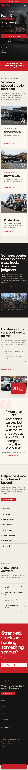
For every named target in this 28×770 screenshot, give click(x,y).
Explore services (12, 42)
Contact (3, 713)
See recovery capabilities (7, 286)
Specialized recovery (6, 725)
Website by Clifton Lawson (7, 760)
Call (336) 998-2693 (15, 665)
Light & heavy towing (6, 722)
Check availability (9, 499)
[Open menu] (25, 5)
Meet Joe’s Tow (5, 369)
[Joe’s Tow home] (5, 5)
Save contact (6, 747)
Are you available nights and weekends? (11, 599)
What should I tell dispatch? (11, 613)
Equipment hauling (5, 729)
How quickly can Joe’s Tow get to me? (12, 586)
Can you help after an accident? (9, 606)
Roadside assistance (6, 727)
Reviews (3, 710)
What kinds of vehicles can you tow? (12, 593)
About (2, 708)
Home (2, 704)
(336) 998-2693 (15, 1)
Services (3, 706)
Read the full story (13, 455)
